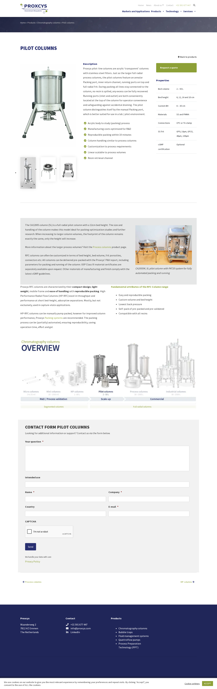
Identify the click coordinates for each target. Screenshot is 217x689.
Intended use (32, 477)
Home (141, 5)
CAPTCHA (30, 521)
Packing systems (54, 317)
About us (158, 5)
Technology (172, 11)
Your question (34, 441)
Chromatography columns (48, 22)
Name (29, 492)
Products (156, 11)
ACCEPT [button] (207, 683)
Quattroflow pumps (129, 639)
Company (115, 492)
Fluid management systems (134, 636)
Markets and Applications (136, 11)
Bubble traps (126, 632)
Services (188, 11)
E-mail (113, 506)
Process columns (102, 247)
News (148, 5)
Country (29, 506)
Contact (169, 5)
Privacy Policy (32, 561)
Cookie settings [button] (192, 683)
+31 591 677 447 (183, 5)
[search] (194, 5)
